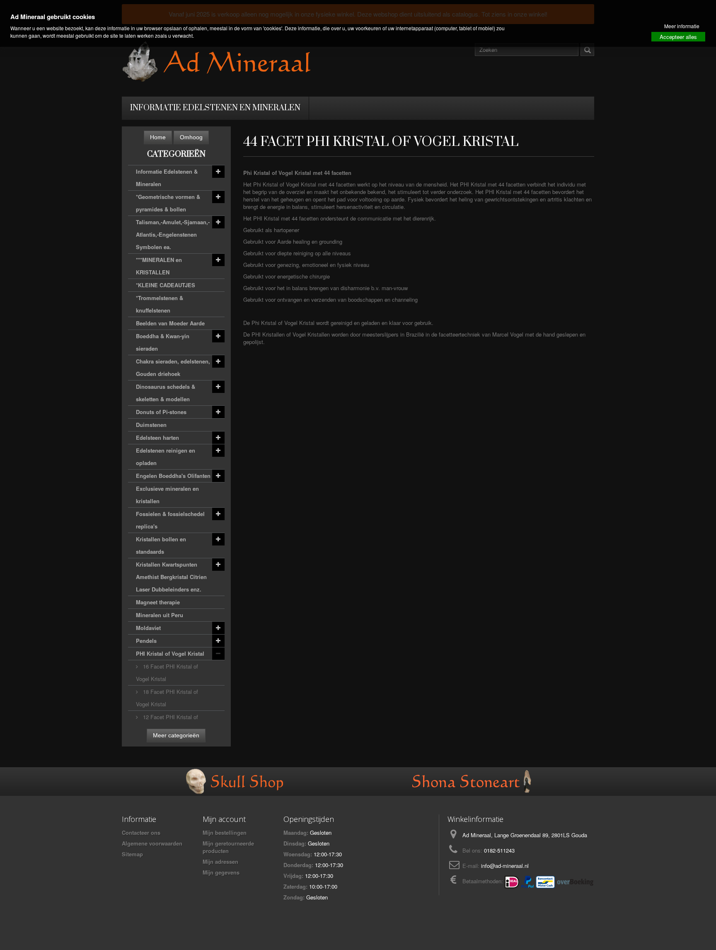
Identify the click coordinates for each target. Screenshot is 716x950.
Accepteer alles (678, 37)
